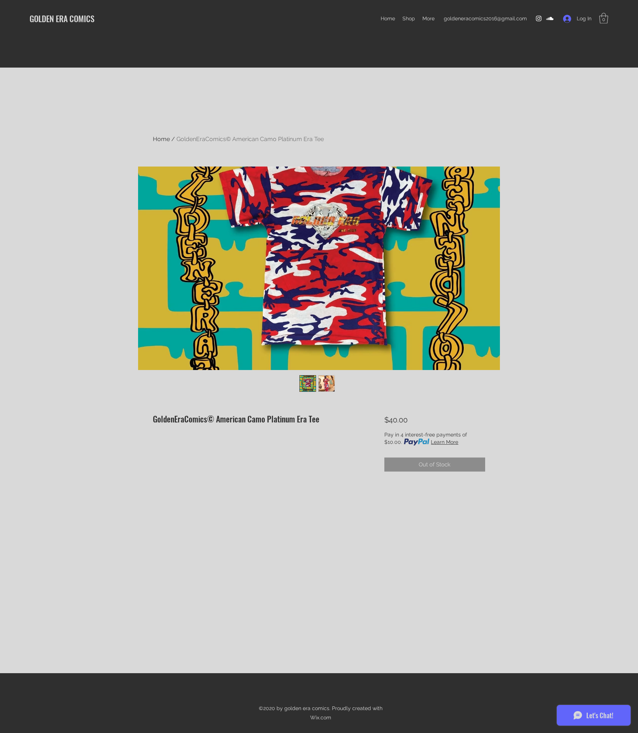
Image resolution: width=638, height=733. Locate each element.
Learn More (444, 442)
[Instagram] (538, 18)
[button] (603, 18)
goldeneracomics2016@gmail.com (485, 18)
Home (161, 139)
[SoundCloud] (549, 18)
